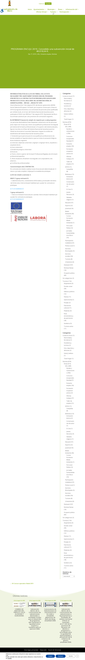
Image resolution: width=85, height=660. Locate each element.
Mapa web (43, 650)
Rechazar (60, 656)
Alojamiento (67, 283)
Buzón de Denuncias (54, 650)
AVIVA (67, 167)
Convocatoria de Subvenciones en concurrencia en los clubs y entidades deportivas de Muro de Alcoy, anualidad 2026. (50, 615)
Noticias (54, 54)
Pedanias (67, 311)
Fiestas (66, 297)
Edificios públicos (69, 291)
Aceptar (50, 656)
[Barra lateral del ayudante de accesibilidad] (2, 11)
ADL (38, 54)
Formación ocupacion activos (69, 151)
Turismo (53, 12)
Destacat (66, 265)
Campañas (69, 169)
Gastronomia (68, 300)
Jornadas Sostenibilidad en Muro (70, 233)
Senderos (67, 323)
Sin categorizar (67, 278)
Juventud (68, 208)
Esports (67, 205)
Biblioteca (68, 174)
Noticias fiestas (68, 268)
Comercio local (67, 96)
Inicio (30, 9)
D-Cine (68, 189)
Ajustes (71, 656)
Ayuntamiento (39, 9)
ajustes (10, 658)
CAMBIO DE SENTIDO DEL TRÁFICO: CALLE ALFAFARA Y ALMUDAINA (19, 612)
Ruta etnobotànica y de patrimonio (68, 316)
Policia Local (69, 246)
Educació (68, 203)
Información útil (71, 9)
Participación (64, 12)
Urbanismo (68, 262)
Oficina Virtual (41, 12)
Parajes (66, 303)
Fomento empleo (46, 54)
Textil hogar (68, 119)
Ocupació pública (69, 273)
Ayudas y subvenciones (70, 131)
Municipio (51, 9)
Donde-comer (68, 286)
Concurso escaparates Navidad (70, 138)
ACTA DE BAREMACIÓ (17, 189)
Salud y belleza (68, 114)
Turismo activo (68, 326)
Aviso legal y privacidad (31, 650)
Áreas (60, 9)
